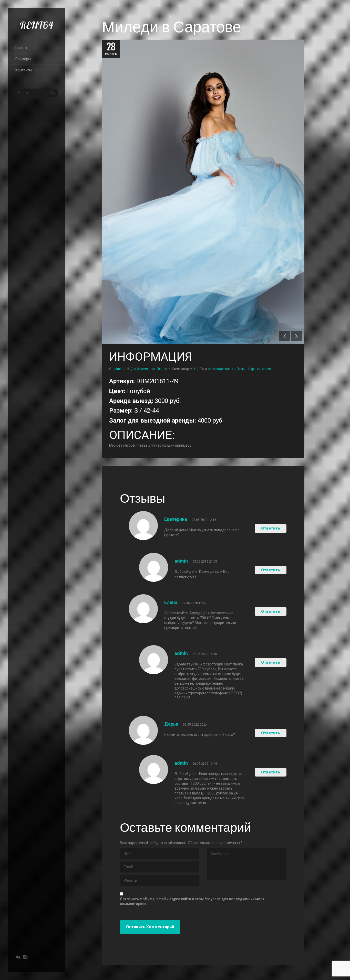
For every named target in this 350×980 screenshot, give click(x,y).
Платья (162, 369)
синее (266, 369)
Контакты (23, 70)
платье (230, 369)
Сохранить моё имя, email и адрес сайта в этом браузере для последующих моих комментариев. (192, 901)
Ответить (270, 528)
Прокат (21, 48)
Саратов (254, 369)
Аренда (218, 369)
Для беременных (142, 369)
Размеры (23, 59)
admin (118, 369)
